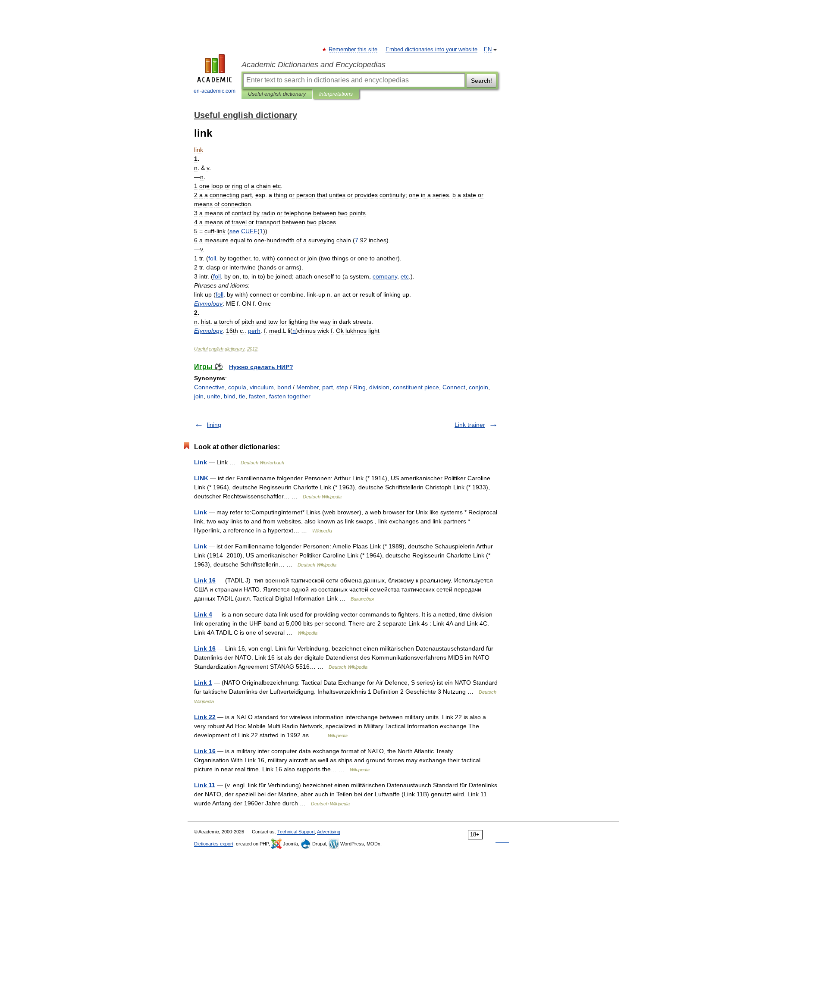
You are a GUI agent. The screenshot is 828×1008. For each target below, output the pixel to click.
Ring (359, 387)
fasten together (289, 396)
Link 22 (205, 717)
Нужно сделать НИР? (261, 366)
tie (242, 396)
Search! (481, 80)
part (327, 387)
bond (284, 387)
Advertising (328, 831)
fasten (257, 396)
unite (213, 396)
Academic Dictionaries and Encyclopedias (314, 64)
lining (214, 424)
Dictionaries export (213, 843)
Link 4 (203, 614)
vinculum (262, 387)
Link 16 (205, 580)
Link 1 (203, 682)
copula (237, 387)
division (379, 387)
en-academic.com (214, 91)
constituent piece (416, 387)
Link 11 (204, 785)
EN (488, 50)
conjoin (478, 387)
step (342, 387)
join (199, 396)
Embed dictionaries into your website (431, 50)
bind (229, 396)
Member (307, 387)
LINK (201, 478)
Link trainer (470, 424)
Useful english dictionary (277, 94)
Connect (453, 387)
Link (200, 462)
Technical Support (296, 831)
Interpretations (336, 94)
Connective (209, 387)
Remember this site (353, 50)
